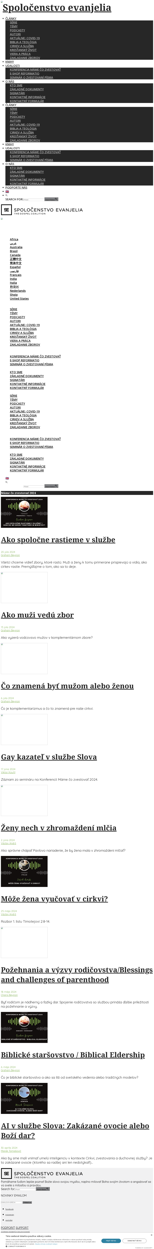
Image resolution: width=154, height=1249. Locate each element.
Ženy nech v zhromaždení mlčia (59, 828)
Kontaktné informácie (27, 97)
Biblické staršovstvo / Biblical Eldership (73, 1055)
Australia (16, 247)
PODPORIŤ (8, 1227)
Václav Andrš (8, 843)
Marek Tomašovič (11, 1151)
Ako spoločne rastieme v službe (58, 539)
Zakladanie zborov (25, 58)
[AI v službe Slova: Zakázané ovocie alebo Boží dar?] (24, 1113)
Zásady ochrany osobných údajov (46, 1244)
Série (13, 22)
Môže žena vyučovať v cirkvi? (54, 899)
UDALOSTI (12, 66)
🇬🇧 (7, 191)
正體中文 (16, 259)
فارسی (14, 271)
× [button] (151, 1235)
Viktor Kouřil (8, 772)
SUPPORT (22, 1227)
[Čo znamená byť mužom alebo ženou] (24, 673)
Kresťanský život (23, 50)
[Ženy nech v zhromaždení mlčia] (24, 815)
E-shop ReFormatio (24, 73)
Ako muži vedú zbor (37, 615)
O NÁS (9, 81)
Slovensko (12, 235)
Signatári (17, 93)
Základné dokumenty (27, 89)
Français (15, 275)
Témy (14, 26)
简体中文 (16, 263)
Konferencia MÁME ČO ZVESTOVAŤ (35, 70)
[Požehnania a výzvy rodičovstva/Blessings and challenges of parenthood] (24, 957)
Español (15, 267)
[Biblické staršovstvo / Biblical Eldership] (24, 1042)
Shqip (14, 295)
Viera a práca (20, 54)
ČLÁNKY (10, 18)
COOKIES (26, 1232)
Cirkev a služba (22, 46)
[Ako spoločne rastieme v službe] (24, 526)
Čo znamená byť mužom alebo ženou (67, 686)
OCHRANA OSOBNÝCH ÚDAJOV (12, 1232)
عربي (13, 243)
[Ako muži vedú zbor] (24, 602)
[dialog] (77, 1241)
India (13, 279)
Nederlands (18, 291)
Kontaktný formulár (27, 101)
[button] (6, 195)
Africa (14, 239)
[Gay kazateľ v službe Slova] (24, 744)
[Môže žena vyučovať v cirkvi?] (24, 886)
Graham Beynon (10, 555)
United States (19, 299)
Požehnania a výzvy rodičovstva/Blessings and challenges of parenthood (77, 974)
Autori (15, 34)
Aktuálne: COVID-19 (25, 38)
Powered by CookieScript (143, 1248)
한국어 (14, 287)
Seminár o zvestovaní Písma (31, 77)
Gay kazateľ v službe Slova (49, 757)
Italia (13, 283)
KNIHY (9, 62)
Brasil (14, 251)
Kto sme (16, 85)
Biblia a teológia (23, 42)
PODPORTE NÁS (16, 187)
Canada (15, 255)
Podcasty (17, 30)
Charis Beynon (9, 995)
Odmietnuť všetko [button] (134, 1241)
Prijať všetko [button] (111, 1241)
